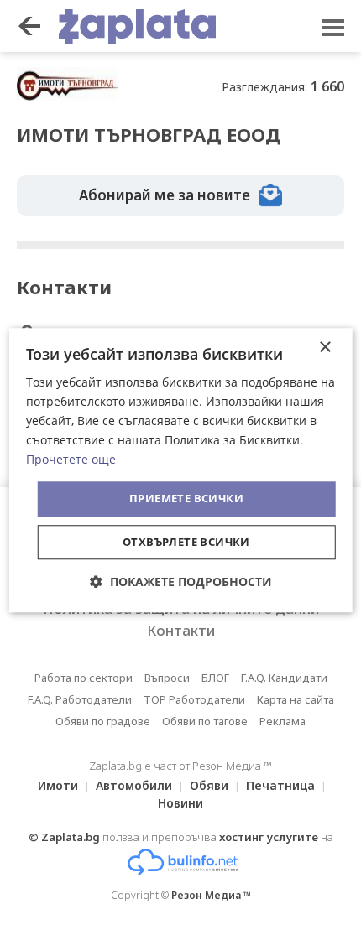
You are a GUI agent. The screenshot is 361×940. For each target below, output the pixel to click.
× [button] (324, 347)
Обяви (209, 785)
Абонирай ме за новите (164, 195)
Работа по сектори (83, 677)
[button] (181, 581)
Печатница (280, 785)
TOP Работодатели (194, 699)
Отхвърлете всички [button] (186, 541)
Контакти (181, 630)
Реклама (282, 721)
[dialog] (181, 470)
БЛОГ (215, 677)
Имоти (58, 785)
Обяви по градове (102, 721)
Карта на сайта (295, 699)
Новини (180, 803)
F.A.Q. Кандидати (284, 677)
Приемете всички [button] (186, 498)
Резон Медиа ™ (211, 895)
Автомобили (134, 785)
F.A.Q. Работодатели (80, 699)
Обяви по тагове (205, 721)
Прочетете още (71, 460)
